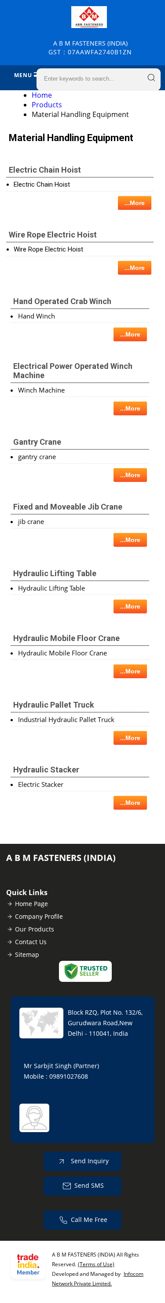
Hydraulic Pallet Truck (53, 704)
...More (135, 202)
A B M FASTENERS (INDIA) (90, 47)
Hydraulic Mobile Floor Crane (66, 638)
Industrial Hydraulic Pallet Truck (66, 719)
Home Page (31, 903)
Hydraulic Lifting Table (54, 573)
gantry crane (37, 456)
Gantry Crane (37, 441)
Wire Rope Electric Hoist (53, 234)
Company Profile (39, 916)
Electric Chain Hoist (45, 169)
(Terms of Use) (96, 1264)
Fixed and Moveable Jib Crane (67, 506)
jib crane (31, 521)
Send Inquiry (89, 1161)
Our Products (34, 929)
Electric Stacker (40, 784)
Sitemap (27, 954)
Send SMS (89, 1185)
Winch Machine (41, 390)
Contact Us (31, 942)
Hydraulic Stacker (46, 769)
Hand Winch (36, 316)
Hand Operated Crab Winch (62, 301)
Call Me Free (89, 1219)
